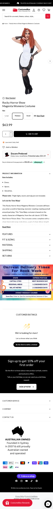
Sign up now (25, 387)
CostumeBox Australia (22, 488)
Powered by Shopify (36, 488)
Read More (6, 227)
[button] (3, 10)
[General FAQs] (38, 10)
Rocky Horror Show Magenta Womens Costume (24, 23)
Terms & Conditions (31, 496)
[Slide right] (50, 61)
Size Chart (40, 116)
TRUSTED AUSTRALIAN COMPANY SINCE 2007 (33, 3)
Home (6, 23)
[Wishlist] (43, 10)
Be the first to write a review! (26, 345)
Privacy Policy (19, 496)
